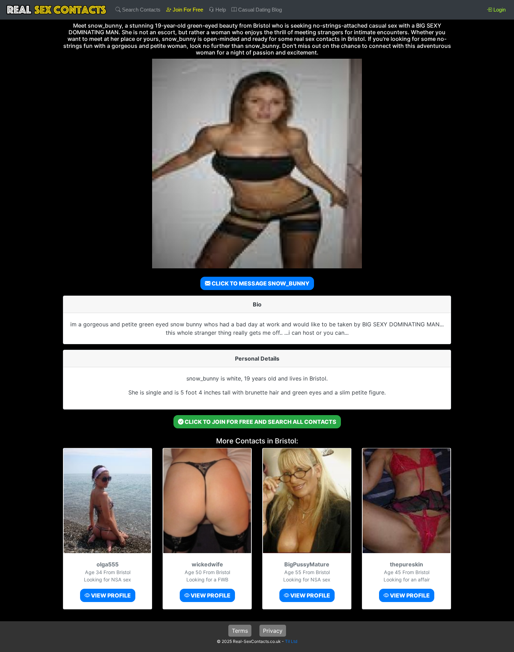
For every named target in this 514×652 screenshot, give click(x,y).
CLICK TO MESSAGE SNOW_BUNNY (259, 283)
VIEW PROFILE (110, 595)
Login (499, 10)
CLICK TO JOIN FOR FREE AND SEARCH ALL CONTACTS (260, 421)
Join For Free (187, 10)
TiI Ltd (291, 641)
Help (220, 10)
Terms (240, 630)
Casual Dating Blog (259, 10)
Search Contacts (140, 10)
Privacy (273, 630)
